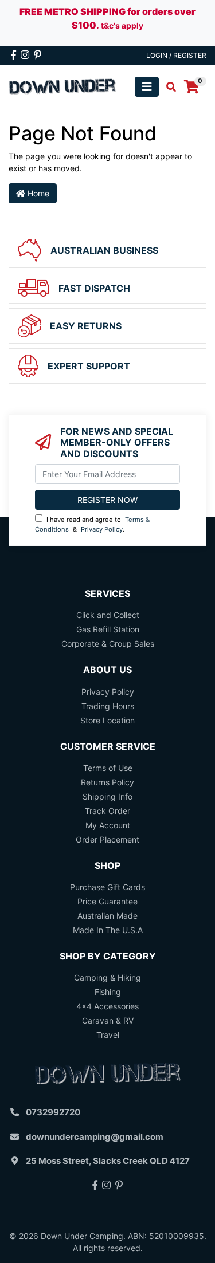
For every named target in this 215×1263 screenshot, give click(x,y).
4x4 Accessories (107, 1006)
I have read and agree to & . (92, 524)
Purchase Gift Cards (107, 887)
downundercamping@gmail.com (94, 1136)
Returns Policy (107, 782)
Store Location (107, 720)
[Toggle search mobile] (168, 87)
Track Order (107, 811)
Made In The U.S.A (108, 930)
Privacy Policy (102, 529)
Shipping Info (107, 796)
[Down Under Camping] (63, 86)
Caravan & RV (108, 1020)
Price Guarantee (107, 901)
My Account (107, 825)
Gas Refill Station (107, 629)
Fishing (108, 992)
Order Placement (107, 839)
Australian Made (107, 915)
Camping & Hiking (107, 977)
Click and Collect (107, 615)
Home (37, 193)
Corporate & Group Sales (107, 643)
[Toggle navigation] (147, 87)
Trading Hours (107, 706)
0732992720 (53, 1112)
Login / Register (176, 55)
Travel (107, 1035)
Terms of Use (107, 768)
